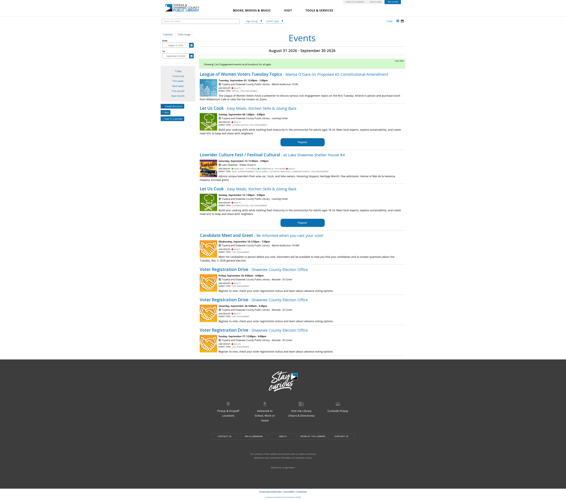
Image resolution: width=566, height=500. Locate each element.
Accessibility (289, 491)
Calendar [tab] (168, 34)
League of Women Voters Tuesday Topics (294, 74)
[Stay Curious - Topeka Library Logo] (283, 381)
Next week (178, 86)
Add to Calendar (173, 118)
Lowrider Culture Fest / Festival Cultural (272, 154)
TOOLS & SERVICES (319, 10)
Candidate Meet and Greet (261, 235)
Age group (252, 21)
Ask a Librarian (254, 436)
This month (178, 91)
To (163, 51)
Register (302, 142)
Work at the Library (312, 436)
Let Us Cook (248, 108)
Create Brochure (173, 106)
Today (389, 21)
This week (178, 81)
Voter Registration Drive (254, 269)
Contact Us (224, 436)
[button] (397, 21)
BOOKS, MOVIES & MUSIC (252, 10)
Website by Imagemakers (283, 467)
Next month (178, 96)
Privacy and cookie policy (270, 491)
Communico (301, 491)
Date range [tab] (184, 34)
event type (273, 21)
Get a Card (393, 1)
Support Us (341, 436)
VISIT (288, 10)
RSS (166, 112)
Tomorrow (178, 76)
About (283, 436)
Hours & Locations (355, 1)
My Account (375, 1)
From (164, 40)
